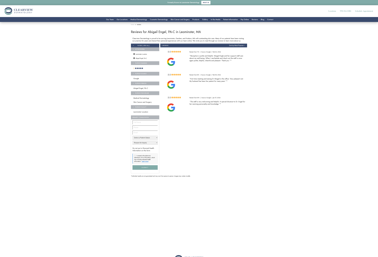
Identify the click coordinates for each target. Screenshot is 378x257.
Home (132, 25)
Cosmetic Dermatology (159, 19)
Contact (270, 19)
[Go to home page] (59, 11)
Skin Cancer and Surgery (180, 19)
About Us (206, 2)
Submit (145, 167)
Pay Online (245, 19)
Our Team (110, 19)
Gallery (205, 19)
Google (136, 78)
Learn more (145, 161)
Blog (262, 19)
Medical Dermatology (138, 19)
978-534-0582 (345, 11)
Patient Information (230, 19)
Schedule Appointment (364, 11)
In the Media (215, 19)
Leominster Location (140, 112)
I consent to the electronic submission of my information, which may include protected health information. (144, 158)
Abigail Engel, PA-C (140, 88)
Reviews (255, 19)
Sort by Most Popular (236, 45)
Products (195, 19)
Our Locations (122, 19)
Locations (332, 11)
